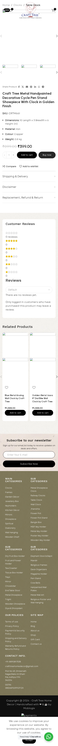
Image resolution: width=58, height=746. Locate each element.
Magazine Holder (39, 574)
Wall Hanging (11, 532)
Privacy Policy (12, 626)
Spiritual (9, 523)
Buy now (47, 155)
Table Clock (36, 500)
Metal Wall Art (37, 595)
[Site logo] (30, 10)
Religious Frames (39, 565)
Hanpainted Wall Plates (39, 589)
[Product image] (15, 370)
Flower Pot (36, 513)
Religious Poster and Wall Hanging (41, 601)
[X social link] (23, 87)
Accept (29, 740)
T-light (8, 599)
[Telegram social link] (43, 87)
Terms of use (11, 621)
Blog (33, 626)
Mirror (8, 581)
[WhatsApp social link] (39, 87)
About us (35, 630)
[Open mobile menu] (4, 10)
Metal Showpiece (13, 595)
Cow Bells (35, 582)
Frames (8, 492)
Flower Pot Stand (39, 517)
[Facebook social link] (19, 87)
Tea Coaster (11, 568)
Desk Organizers (39, 569)
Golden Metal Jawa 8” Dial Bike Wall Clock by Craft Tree (42, 398)
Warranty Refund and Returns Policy (15, 648)
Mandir (34, 560)
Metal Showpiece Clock (39, 490)
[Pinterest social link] (31, 87)
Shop (33, 635)
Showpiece (10, 519)
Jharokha (35, 509)
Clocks (8, 488)
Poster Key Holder (39, 535)
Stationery (10, 528)
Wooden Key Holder (40, 540)
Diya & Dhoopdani (13, 608)
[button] (15, 413)
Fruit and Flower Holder (13, 562)
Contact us (36, 644)
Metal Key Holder (39, 531)
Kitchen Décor (12, 510)
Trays (7, 577)
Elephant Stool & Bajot (41, 556)
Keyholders (10, 505)
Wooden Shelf (12, 537)
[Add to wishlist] (6, 387)
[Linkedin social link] (35, 87)
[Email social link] (27, 87)
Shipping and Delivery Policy (16, 640)
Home (34, 621)
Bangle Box (36, 522)
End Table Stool (12, 590)
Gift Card (35, 639)
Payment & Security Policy (15, 632)
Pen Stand (36, 578)
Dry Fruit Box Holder (15, 556)
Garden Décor (12, 496)
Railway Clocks (38, 495)
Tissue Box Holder (14, 572)
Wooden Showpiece (15, 603)
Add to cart (27, 155)
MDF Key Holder (38, 526)
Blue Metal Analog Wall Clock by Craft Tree (14, 398)
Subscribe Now (29, 463)
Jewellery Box (12, 501)
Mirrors (8, 514)
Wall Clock (36, 504)
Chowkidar (10, 586)
